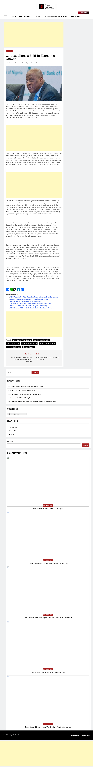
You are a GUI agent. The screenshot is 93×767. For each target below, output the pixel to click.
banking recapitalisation (41, 340)
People (37, 16)
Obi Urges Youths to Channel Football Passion (22, 390)
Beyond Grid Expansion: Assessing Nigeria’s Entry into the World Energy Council (32, 401)
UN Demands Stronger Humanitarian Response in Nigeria (25, 386)
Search (10, 441)
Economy (9, 51)
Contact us (75, 16)
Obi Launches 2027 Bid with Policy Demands (21, 398)
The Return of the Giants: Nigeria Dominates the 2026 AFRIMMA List (48, 618)
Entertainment (48, 505)
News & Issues (24, 16)
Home (14, 16)
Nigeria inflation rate (13, 347)
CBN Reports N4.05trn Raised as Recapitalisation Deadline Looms (34, 297)
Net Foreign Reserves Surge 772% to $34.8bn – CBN (29, 299)
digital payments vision (29, 343)
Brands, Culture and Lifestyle (57, 16)
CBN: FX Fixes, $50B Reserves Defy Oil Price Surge (28, 306)
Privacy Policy (13, 431)
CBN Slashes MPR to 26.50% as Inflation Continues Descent (31, 308)
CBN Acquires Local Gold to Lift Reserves (25, 301)
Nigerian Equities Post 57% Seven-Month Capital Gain (24, 394)
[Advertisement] (33, 34)
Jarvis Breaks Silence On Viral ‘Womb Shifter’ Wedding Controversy (48, 727)
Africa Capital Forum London (22, 340)
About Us (11, 434)
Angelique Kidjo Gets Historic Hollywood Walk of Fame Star (48, 563)
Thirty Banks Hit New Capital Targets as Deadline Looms (30, 303)
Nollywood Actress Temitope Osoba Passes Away (48, 672)
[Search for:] (19, 373)
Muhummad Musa (12, 63)
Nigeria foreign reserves (47, 343)
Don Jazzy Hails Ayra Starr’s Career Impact (48, 508)
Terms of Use (13, 427)
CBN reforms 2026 (13, 343)
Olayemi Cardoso (28, 347)
